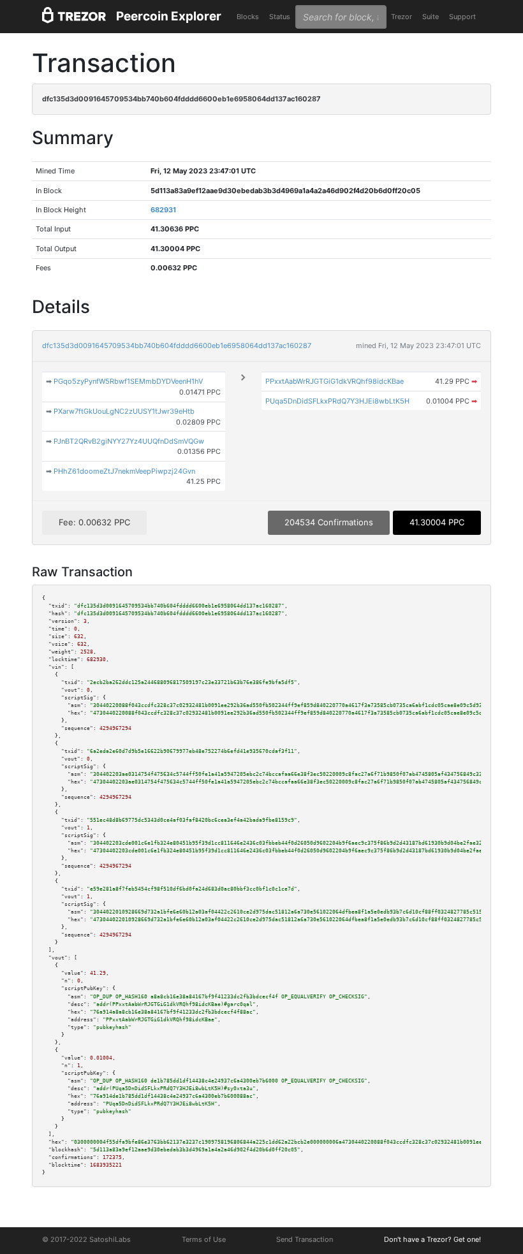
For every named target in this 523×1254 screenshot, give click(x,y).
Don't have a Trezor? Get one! (432, 1239)
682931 (163, 209)
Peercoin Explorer (168, 16)
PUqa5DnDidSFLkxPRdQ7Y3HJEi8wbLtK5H (337, 401)
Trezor (401, 16)
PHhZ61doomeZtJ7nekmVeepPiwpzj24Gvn (124, 471)
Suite (430, 16)
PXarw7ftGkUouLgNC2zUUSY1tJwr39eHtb (124, 411)
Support (462, 16)
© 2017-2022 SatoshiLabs (86, 1239)
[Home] (74, 17)
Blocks (248, 16)
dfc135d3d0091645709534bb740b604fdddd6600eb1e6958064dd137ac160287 (176, 345)
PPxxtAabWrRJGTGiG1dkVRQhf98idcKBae (334, 381)
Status (279, 16)
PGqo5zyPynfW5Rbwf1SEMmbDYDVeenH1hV (128, 381)
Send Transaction (304, 1239)
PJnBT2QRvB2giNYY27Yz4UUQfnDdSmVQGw (129, 441)
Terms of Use (204, 1239)
